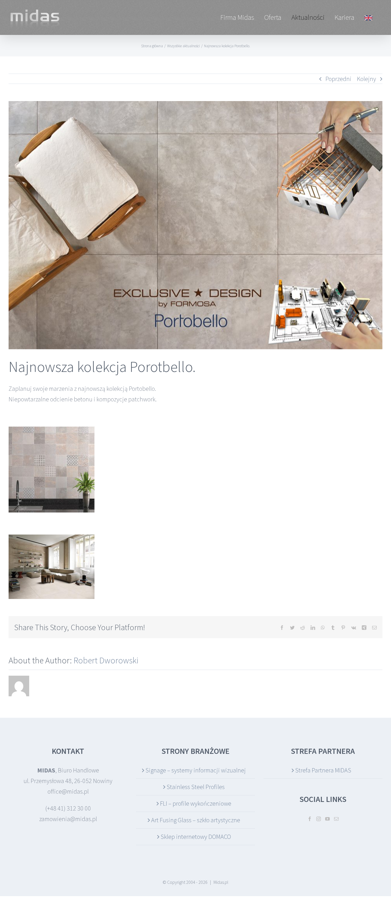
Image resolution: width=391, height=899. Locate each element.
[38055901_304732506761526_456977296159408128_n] (195, 225)
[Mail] (336, 819)
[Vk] (353, 627)
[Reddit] (302, 627)
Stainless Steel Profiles (196, 787)
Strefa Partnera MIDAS (323, 770)
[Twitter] (292, 627)
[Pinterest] (343, 627)
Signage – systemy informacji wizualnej (195, 770)
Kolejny (366, 79)
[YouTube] (327, 819)
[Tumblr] (333, 627)
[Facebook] (282, 627)
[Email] (374, 627)
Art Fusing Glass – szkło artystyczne (195, 820)
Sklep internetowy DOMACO (196, 837)
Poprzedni (338, 79)
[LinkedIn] (313, 627)
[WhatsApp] (323, 627)
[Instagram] (318, 819)
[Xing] (364, 627)
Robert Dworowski (106, 660)
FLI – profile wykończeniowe (195, 803)
